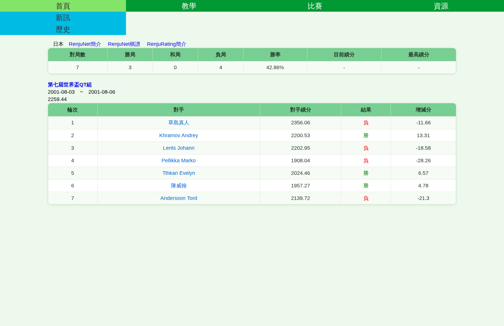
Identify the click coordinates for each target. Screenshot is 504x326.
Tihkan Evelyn (178, 173)
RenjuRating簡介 (166, 44)
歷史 (63, 29)
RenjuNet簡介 (85, 44)
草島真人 (178, 122)
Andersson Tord (178, 198)
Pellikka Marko (179, 160)
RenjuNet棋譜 (124, 44)
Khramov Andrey (178, 135)
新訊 (63, 17)
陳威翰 (179, 186)
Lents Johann (179, 148)
